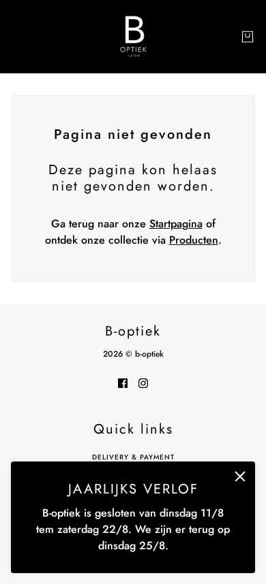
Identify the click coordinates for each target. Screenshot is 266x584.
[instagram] (143, 382)
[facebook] (123, 382)
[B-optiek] (133, 36)
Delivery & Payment (133, 457)
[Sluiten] (240, 476)
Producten (193, 240)
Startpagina (176, 223)
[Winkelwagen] (247, 36)
